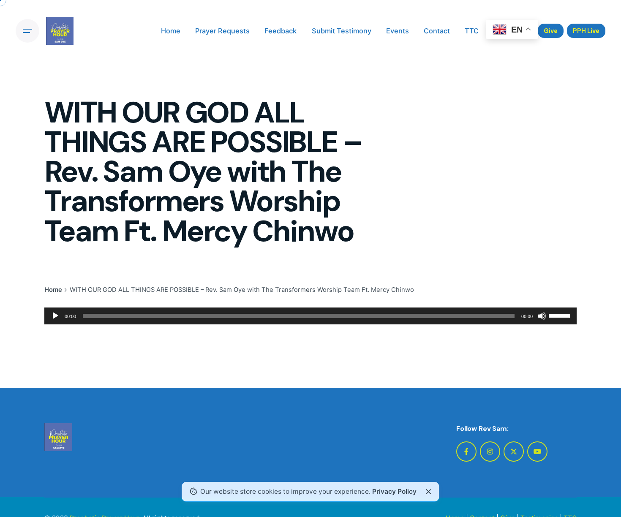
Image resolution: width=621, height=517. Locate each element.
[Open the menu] (27, 31)
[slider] (560, 315)
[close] (428, 491)
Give (551, 31)
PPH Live (586, 31)
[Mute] (542, 316)
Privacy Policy (394, 491)
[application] (310, 315)
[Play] (55, 316)
